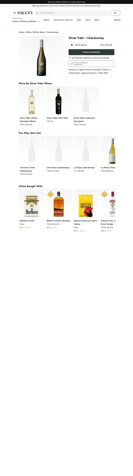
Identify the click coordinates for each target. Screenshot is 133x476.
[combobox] (73, 13)
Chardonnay (52, 32)
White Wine (38, 32)
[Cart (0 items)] (115, 13)
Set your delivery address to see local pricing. (66, 2)
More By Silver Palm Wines (35, 83)
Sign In (117, 20)
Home (21, 32)
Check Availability (91, 52)
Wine (28, 32)
